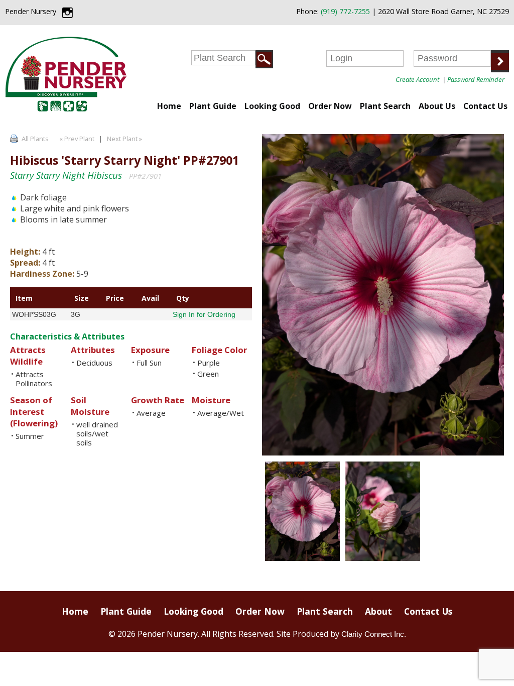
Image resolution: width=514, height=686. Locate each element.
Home (169, 105)
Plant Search (385, 105)
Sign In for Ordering (204, 314)
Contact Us (485, 105)
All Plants (35, 138)
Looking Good (272, 105)
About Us (437, 105)
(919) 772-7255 (345, 11)
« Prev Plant (76, 138)
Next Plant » (125, 138)
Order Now (330, 105)
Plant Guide (212, 105)
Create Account (417, 79)
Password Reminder (475, 79)
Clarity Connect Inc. (373, 634)
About (378, 611)
